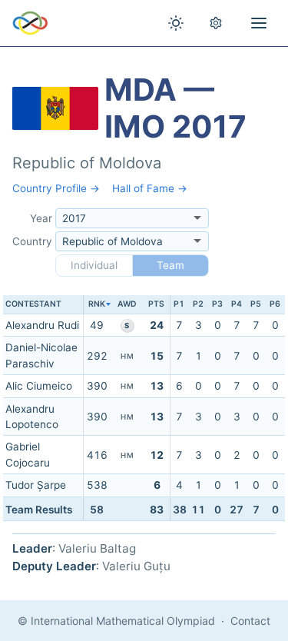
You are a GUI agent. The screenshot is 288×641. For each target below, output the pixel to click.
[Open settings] (216, 23)
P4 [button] (236, 304)
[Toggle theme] (176, 23)
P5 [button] (255, 304)
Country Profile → (56, 188)
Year (41, 218)
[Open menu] (259, 23)
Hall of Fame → (149, 188)
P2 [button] (198, 304)
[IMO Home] (30, 23)
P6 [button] (275, 304)
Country (32, 241)
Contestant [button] (33, 304)
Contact (250, 620)
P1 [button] (179, 304)
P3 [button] (217, 304)
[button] (96, 304)
